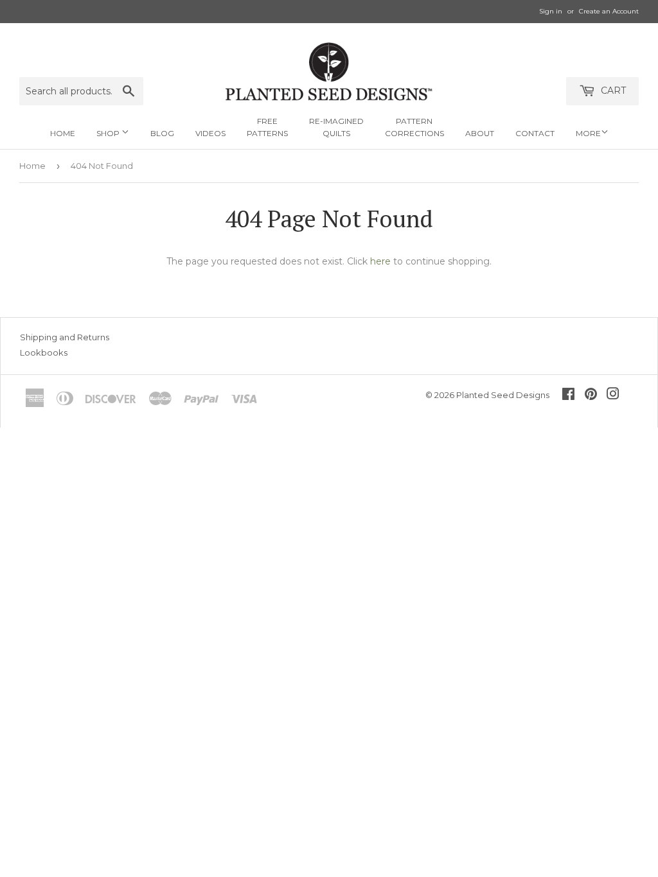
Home (62, 133)
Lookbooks (43, 352)
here (380, 261)
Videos (210, 133)
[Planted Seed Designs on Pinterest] (591, 395)
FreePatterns (267, 127)
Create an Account (609, 11)
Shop (108, 133)
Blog (162, 133)
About (479, 133)
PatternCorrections (414, 127)
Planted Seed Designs (502, 395)
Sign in (550, 11)
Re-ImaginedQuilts (336, 127)
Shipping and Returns (64, 337)
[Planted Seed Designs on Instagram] (613, 395)
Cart (612, 90)
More (588, 133)
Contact (535, 133)
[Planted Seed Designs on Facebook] (568, 395)
